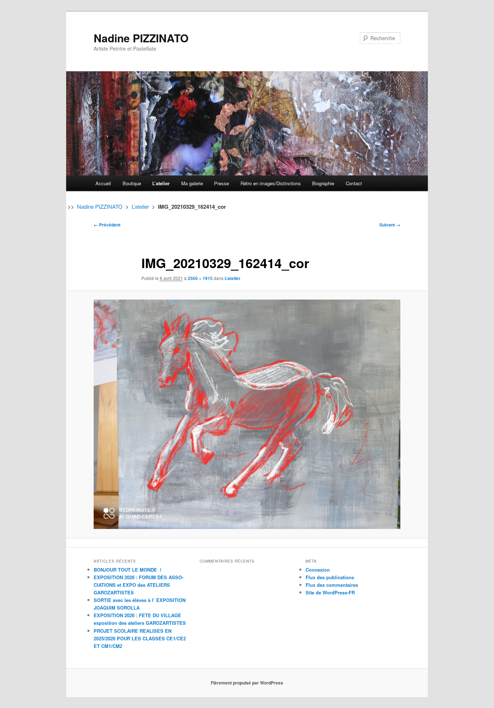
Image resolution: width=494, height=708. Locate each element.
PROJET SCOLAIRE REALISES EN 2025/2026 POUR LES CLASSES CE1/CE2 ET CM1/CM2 (140, 638)
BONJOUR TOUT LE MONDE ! (127, 569)
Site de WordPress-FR (330, 592)
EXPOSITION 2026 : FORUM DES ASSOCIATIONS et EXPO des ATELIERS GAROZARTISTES (138, 585)
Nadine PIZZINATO (141, 38)
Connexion (318, 569)
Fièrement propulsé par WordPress (247, 682)
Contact (354, 183)
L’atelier (161, 183)
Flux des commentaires (332, 584)
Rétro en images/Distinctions (270, 183)
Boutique (132, 183)
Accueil (103, 183)
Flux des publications (330, 577)
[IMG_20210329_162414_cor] (247, 414)
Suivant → (389, 224)
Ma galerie (192, 183)
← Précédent (107, 224)
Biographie (323, 183)
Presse (221, 183)
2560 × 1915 (200, 278)
